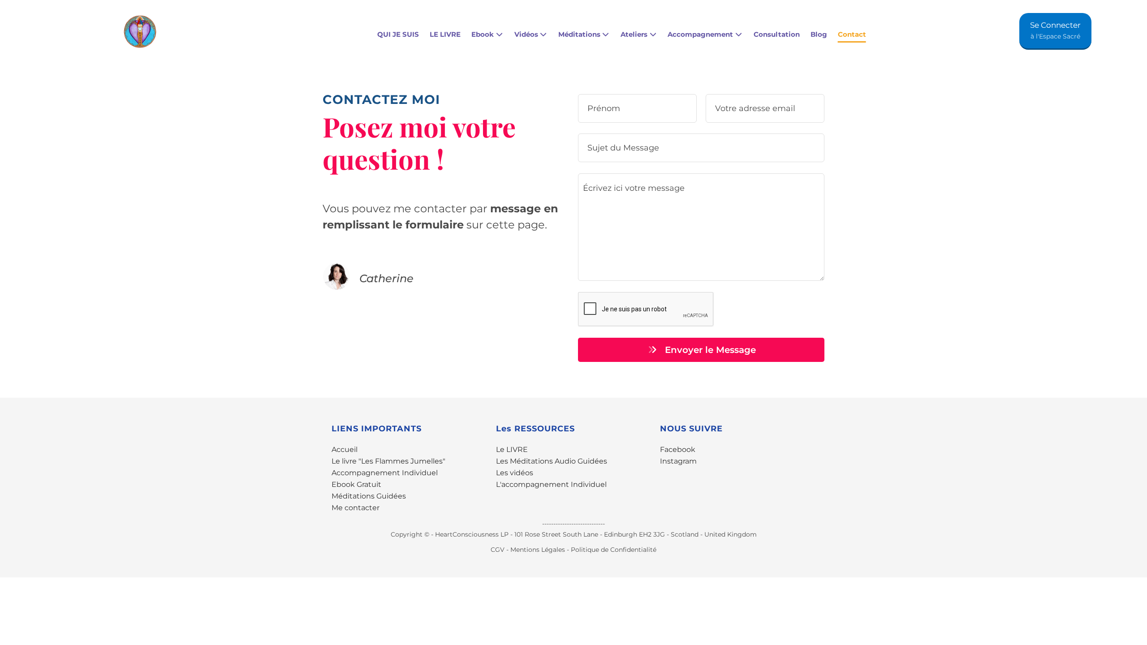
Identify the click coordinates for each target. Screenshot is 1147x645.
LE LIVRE (445, 34)
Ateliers (634, 34)
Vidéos (526, 34)
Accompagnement (700, 34)
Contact (852, 34)
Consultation (777, 34)
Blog (819, 34)
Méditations (579, 34)
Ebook (482, 34)
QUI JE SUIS (398, 34)
